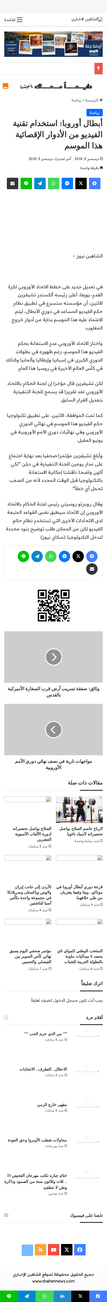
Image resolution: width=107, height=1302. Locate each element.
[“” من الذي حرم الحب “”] (87, 1046)
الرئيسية (92, 100)
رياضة (76, 100)
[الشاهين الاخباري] (87, 19)
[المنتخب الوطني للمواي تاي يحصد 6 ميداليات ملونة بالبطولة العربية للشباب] (79, 932)
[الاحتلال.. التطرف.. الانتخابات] (87, 1082)
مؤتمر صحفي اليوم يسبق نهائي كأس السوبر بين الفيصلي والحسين (30, 956)
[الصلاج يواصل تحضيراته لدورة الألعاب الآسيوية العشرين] (27, 809)
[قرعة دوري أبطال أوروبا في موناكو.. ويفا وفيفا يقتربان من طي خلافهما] (79, 868)
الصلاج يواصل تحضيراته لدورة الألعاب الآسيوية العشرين (32, 834)
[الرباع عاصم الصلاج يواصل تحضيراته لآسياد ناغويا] (79, 809)
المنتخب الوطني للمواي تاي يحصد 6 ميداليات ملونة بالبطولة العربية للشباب (80, 956)
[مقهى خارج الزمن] (87, 1117)
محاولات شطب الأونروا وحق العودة (37, 1140)
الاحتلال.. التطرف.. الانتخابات (43, 1069)
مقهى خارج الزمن (52, 1105)
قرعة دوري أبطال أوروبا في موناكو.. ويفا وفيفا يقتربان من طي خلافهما (79, 892)
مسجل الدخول (65, 1000)
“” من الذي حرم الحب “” (45, 1034)
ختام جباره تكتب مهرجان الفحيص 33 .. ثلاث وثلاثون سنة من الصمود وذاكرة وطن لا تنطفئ (35, 1181)
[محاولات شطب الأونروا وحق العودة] (87, 1153)
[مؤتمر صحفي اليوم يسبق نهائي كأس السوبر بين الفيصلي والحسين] (27, 932)
